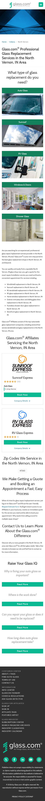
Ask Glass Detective (12, 699)
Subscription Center (13, 722)
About (5, 674)
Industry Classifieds (13, 728)
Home (4, 42)
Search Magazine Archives (16, 725)
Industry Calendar (12, 731)
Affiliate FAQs (9, 712)
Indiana (12, 42)
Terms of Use (9, 680)
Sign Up (6, 706)
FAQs (13, 674)
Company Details (21, 401)
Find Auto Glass (10, 677)
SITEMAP (29, 797)
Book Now (22, 394)
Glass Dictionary (11, 693)
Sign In (5, 709)
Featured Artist (10, 715)
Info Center (8, 690)
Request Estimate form (10, 507)
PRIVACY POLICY (18, 797)
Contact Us (8, 683)
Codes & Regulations (13, 696)
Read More (22, 584)
